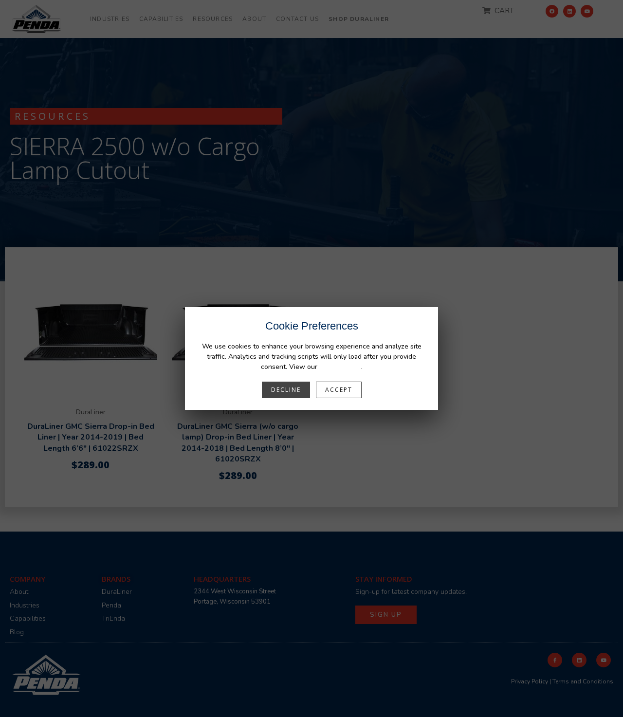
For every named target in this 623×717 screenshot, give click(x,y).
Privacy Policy (340, 366)
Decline (286, 390)
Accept (338, 390)
